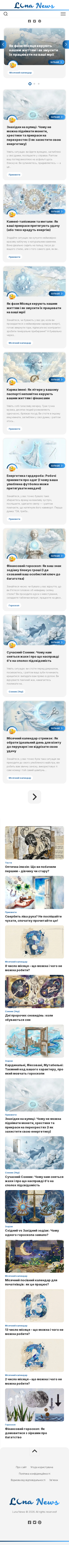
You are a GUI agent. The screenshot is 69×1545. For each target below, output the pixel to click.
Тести (8, 862)
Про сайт (21, 1467)
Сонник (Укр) (16, 691)
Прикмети (14, 174)
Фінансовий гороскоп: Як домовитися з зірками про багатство (26, 1433)
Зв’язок (53, 1480)
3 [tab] (39, 84)
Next (66, 44)
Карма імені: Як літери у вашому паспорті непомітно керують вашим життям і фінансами (32, 394)
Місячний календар (20, 72)
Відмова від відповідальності (28, 1480)
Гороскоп (14, 605)
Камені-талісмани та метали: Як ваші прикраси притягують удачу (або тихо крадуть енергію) (33, 226)
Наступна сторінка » (34, 797)
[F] (29, 21)
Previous (3, 44)
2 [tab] (34, 84)
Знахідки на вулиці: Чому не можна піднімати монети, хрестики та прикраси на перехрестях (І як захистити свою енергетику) (34, 135)
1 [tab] (29, 83)
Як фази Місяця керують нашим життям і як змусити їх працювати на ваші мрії (29, 31)
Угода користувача (41, 1467)
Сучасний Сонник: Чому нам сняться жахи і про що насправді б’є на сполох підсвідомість (33, 656)
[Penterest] (39, 21)
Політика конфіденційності (34, 1473)
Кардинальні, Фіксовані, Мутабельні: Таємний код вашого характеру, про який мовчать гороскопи (34, 1069)
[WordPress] (34, 21)
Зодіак (9, 1060)
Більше (55, 62)
